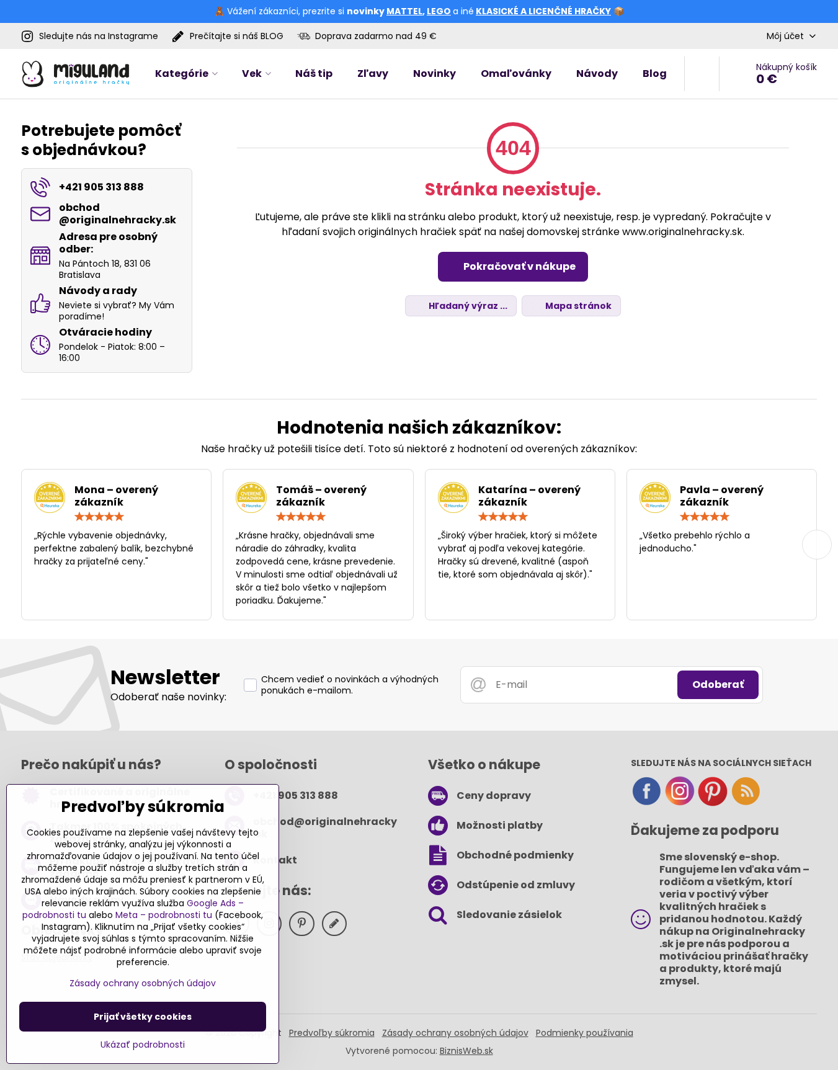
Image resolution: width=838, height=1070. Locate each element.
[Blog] (745, 803)
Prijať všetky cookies (143, 1016)
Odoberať (718, 684)
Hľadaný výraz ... (467, 306)
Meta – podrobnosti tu (163, 915)
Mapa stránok (577, 306)
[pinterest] (713, 803)
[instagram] (679, 803)
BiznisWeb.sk (466, 1051)
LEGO (439, 11)
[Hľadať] (702, 73)
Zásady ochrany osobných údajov (455, 1033)
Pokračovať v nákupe (518, 266)
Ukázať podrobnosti (142, 1045)
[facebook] (646, 803)
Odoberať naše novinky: (168, 697)
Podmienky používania (584, 1033)
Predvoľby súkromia (332, 1033)
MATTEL (404, 11)
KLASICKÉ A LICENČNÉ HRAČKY (543, 11)
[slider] (99, 517)
